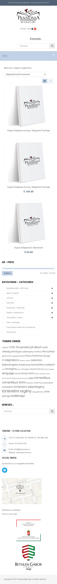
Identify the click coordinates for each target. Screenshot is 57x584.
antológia (16, 351)
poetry (37, 374)
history (28, 355)
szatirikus (29, 383)
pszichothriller (6, 378)
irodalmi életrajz (25, 360)
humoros (37, 355)
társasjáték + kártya (14, 317)
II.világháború (10, 360)
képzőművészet (37, 369)
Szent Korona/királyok (43, 383)
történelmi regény (17, 391)
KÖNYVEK (10, 303)
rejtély (31, 378)
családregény (27, 351)
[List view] (50, 81)
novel (17, 373)
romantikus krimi (14, 382)
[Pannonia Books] (28, 16)
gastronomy (7, 356)
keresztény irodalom (43, 364)
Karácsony (25, 364)
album (38, 347)
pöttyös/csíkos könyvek (20, 378)
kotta (19, 369)
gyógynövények (18, 356)
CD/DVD (9, 298)
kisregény (11, 368)
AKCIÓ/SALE (11, 332)
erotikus (38, 351)
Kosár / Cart (26, 29)
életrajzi (6, 396)
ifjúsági (46, 355)
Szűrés (7, 273)
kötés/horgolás (49, 369)
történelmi (7, 387)
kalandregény (10, 364)
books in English (12, 293)
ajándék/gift (27, 347)
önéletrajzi (18, 396)
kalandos (36, 360)
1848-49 (5, 348)
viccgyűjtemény (37, 392)
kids (3, 369)
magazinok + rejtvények (15, 308)
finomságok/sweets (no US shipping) (20, 327)
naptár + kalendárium (15, 313)
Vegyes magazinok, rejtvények (28, 247)
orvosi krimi (28, 373)
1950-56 (14, 347)
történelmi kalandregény (29, 386)
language (8, 373)
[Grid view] (44, 81)
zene (47, 391)
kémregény (25, 369)
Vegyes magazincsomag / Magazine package (28, 130)
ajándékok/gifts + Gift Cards (17, 288)
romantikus (42, 378)
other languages (13, 322)
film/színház (48, 351)
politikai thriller (45, 374)
